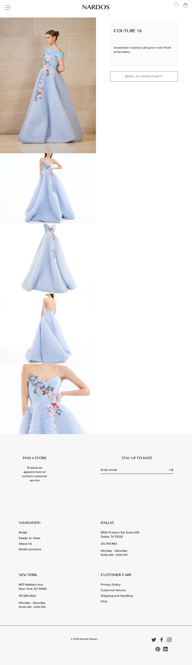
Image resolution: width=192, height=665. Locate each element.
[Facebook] (161, 639)
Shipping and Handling (117, 595)
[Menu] (7, 7)
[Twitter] (153, 639)
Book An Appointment (144, 77)
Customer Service (113, 590)
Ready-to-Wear (30, 538)
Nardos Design (88, 638)
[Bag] (185, 7)
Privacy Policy (111, 584)
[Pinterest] (157, 648)
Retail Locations (30, 549)
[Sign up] (171, 470)
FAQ (104, 601)
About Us (25, 543)
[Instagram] (169, 639)
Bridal (23, 532)
